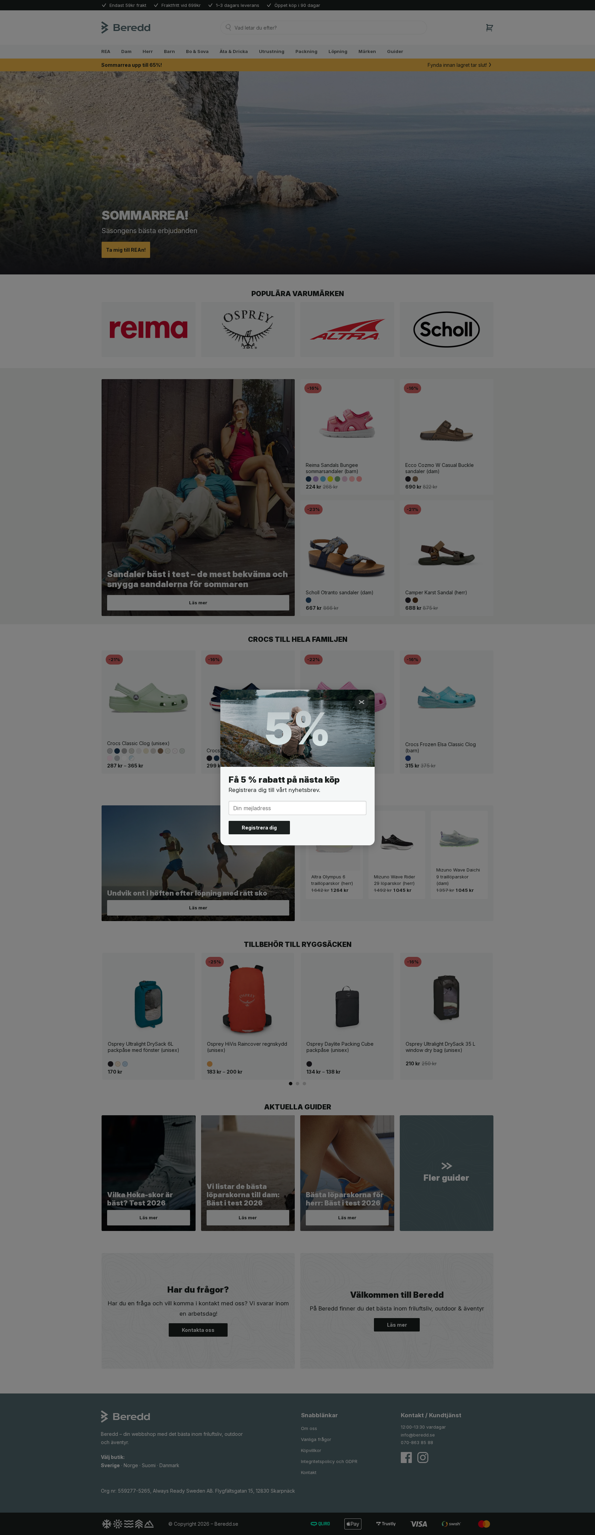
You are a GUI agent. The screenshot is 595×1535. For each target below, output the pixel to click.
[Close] (361, 702)
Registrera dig (259, 828)
